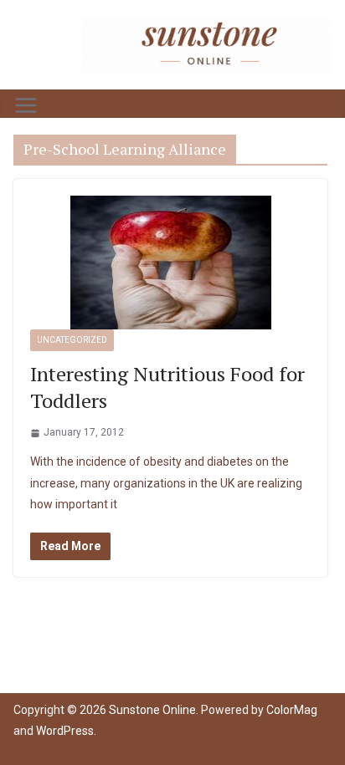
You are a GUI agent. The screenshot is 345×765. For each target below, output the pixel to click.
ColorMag (291, 710)
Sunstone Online (152, 710)
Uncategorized (72, 339)
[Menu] (26, 105)
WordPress (65, 730)
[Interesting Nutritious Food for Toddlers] (170, 262)
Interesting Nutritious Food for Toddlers (167, 386)
